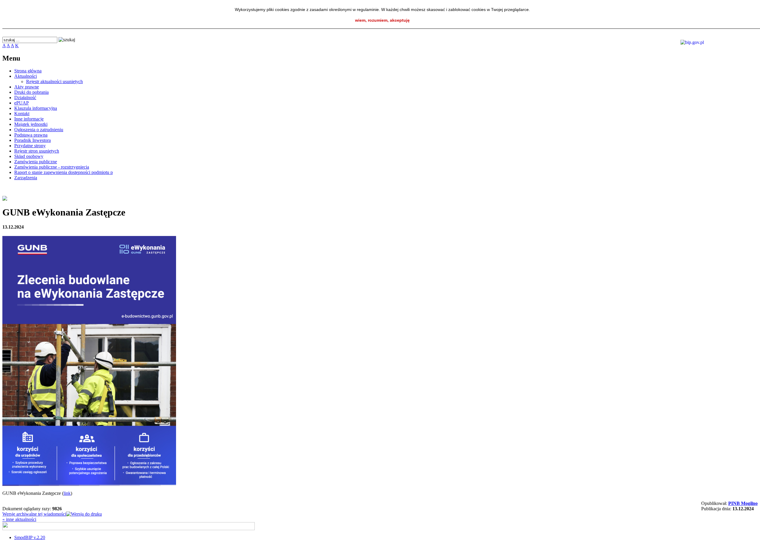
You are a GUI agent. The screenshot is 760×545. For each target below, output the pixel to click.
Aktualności (25, 76)
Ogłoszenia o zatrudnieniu (38, 129)
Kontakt (21, 113)
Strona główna (28, 70)
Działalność (25, 97)
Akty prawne (26, 86)
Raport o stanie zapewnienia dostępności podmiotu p (63, 172)
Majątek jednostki (31, 124)
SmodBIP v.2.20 (29, 537)
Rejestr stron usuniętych (36, 150)
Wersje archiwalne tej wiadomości (34, 514)
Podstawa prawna (31, 134)
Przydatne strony (30, 145)
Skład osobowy (28, 156)
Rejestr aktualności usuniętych (54, 81)
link (67, 493)
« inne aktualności (19, 519)
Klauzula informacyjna (35, 108)
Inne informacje (29, 118)
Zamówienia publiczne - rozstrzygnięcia (51, 166)
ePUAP (21, 102)
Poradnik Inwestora (32, 140)
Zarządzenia (25, 177)
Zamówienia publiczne (35, 161)
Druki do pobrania (31, 92)
